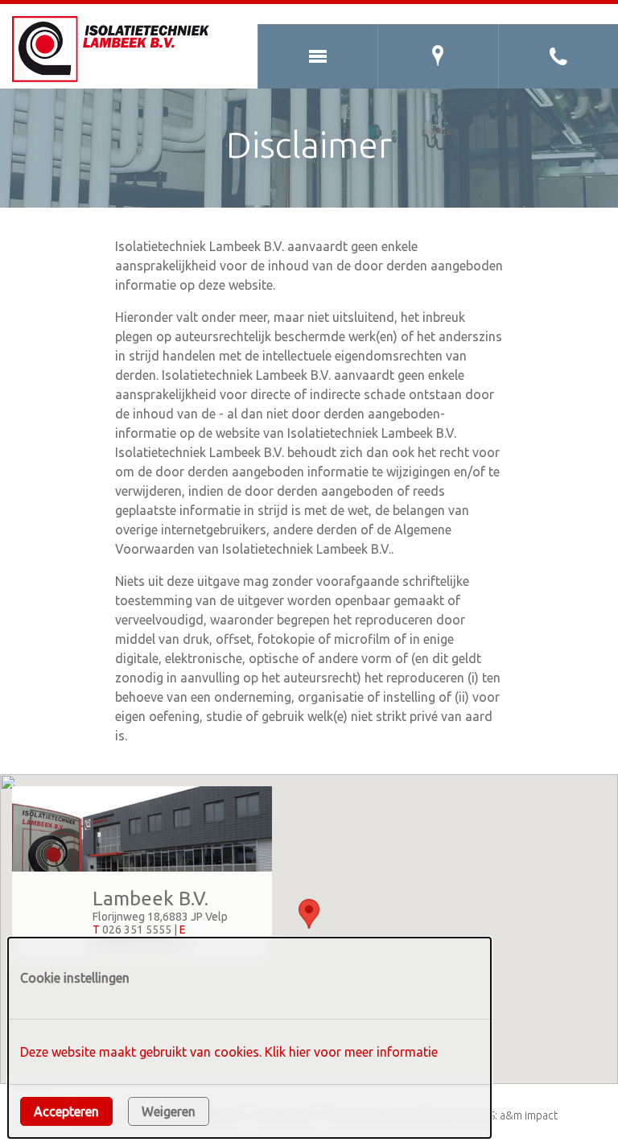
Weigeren (169, 1111)
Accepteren (66, 1111)
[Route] (437, 56)
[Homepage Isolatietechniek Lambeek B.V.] (115, 49)
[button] (309, 913)
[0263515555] (558, 56)
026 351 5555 (136, 929)
